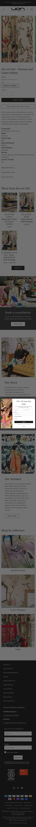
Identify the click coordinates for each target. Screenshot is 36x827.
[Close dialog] (34, 399)
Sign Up (23, 422)
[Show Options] (32, 414)
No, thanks (23, 426)
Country (15, 412)
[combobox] (23, 414)
